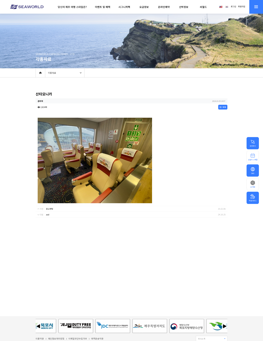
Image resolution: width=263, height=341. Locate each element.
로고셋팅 (49, 208)
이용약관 (40, 338)
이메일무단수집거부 (77, 338)
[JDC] (99, 326)
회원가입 (241, 6)
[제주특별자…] (136, 326)
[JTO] (62, 326)
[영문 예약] (221, 6)
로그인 (233, 6)
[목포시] (210, 326)
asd (47, 214)
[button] (72, 7)
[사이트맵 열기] (256, 7)
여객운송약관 (97, 338)
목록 (224, 107)
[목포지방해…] (173, 326)
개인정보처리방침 (56, 338)
